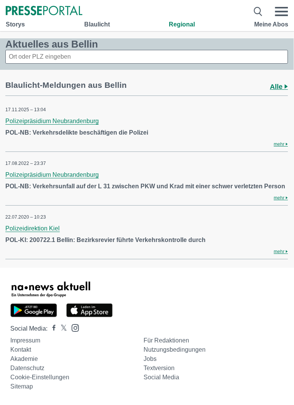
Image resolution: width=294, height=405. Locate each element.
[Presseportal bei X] (61, 328)
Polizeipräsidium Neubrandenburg (52, 121)
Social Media (161, 377)
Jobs (150, 359)
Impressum (25, 340)
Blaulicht (97, 24)
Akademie (24, 359)
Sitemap (21, 386)
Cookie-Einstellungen (39, 377)
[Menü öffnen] (281, 11)
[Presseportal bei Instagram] (73, 327)
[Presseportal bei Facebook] (51, 328)
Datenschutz (27, 368)
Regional (182, 24)
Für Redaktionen (166, 340)
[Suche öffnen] (258, 11)
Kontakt (20, 349)
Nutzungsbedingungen (175, 349)
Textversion (159, 368)
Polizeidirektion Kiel (32, 228)
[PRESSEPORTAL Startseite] (44, 11)
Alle (277, 87)
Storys (15, 24)
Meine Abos (271, 24)
